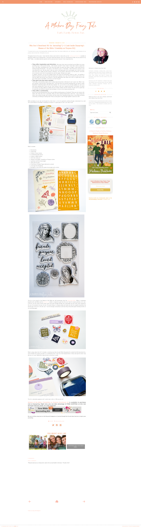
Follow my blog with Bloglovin (34, 510)
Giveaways (58, 1)
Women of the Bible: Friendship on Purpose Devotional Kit (48, 402)
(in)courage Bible (71, 300)
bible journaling (58, 421)
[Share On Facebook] (57, 425)
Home (40, 1)
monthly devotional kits (74, 56)
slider (63, 421)
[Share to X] (53, 425)
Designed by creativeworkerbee (131, 526)
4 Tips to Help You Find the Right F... (38, 446)
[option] (38, 442)
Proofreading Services (95, 1)
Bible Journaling (68, 1)
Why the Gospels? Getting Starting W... (76, 446)
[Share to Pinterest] (60, 425)
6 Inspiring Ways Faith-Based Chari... (57, 446)
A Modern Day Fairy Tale (7, 526)
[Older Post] (84, 501)
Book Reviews (49, 1)
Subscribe (100, 190)
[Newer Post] (30, 501)
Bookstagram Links (81, 1)
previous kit (46, 302)
